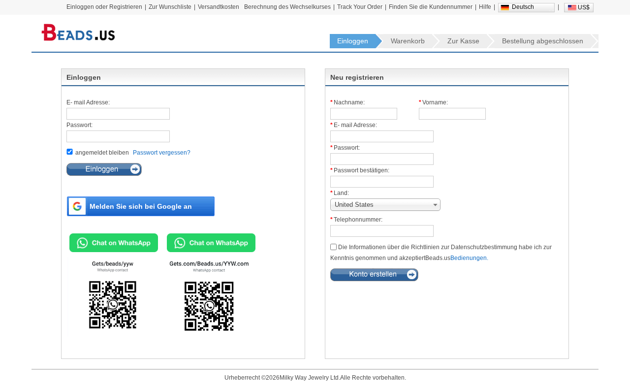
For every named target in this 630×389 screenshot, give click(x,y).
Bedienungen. (469, 258)
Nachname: (349, 102)
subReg (374, 274)
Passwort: (79, 125)
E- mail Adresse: (88, 102)
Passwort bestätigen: (361, 170)
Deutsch (523, 6)
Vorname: (435, 102)
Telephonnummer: (358, 219)
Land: (341, 193)
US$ (584, 7)
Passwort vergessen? (161, 152)
